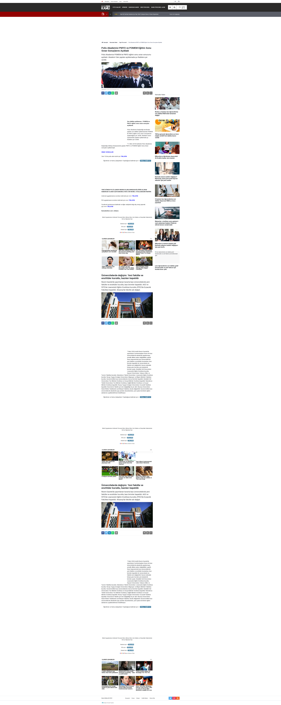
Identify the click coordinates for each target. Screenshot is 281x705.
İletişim (138, 698)
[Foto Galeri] (179, 1)
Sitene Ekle (125, 1)
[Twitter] (106, 93)
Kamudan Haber (134, 7)
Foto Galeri (117, 7)
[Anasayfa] (102, 1)
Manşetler (107, 1)
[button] (144, 93)
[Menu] (170, 7)
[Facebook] (102, 93)
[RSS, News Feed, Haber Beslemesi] (178, 698)
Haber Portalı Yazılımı (109, 702)
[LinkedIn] (109, 93)
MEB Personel (145, 7)
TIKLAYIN (131, 223)
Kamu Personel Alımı (158, 7)
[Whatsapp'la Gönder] (112, 93)
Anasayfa (127, 698)
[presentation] (107, 14)
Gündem (124, 7)
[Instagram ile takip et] (174, 698)
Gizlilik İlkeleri (145, 698)
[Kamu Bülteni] (105, 7)
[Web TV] (175, 1)
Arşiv (120, 1)
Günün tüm (175, 14)
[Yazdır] (116, 93)
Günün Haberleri (114, 1)
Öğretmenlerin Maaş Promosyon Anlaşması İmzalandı (133, 14)
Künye (133, 698)
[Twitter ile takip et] (170, 698)
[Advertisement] (140, 29)
